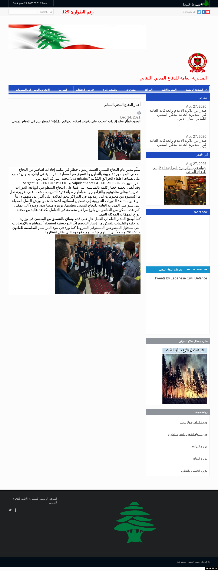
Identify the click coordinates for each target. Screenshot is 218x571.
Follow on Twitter (197, 269)
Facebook (15, 510)
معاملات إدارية (110, 89)
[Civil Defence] (197, 63)
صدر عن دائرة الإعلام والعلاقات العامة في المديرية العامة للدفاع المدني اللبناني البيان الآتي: (177, 114)
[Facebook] (204, 12)
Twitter (199, 12)
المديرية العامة (168, 89)
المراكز (148, 89)
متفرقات (131, 89)
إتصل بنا (63, 89)
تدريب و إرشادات (85, 89)
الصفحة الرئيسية (194, 89)
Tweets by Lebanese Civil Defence (181, 278)
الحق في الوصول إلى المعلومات (33, 89)
